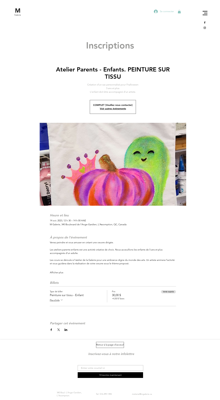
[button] (205, 13)
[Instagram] (204, 27)
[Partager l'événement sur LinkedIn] (66, 330)
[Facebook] (204, 22)
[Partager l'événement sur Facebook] (51, 330)
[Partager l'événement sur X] (58, 330)
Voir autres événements (113, 108)
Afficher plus (56, 272)
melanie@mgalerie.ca (142, 394)
